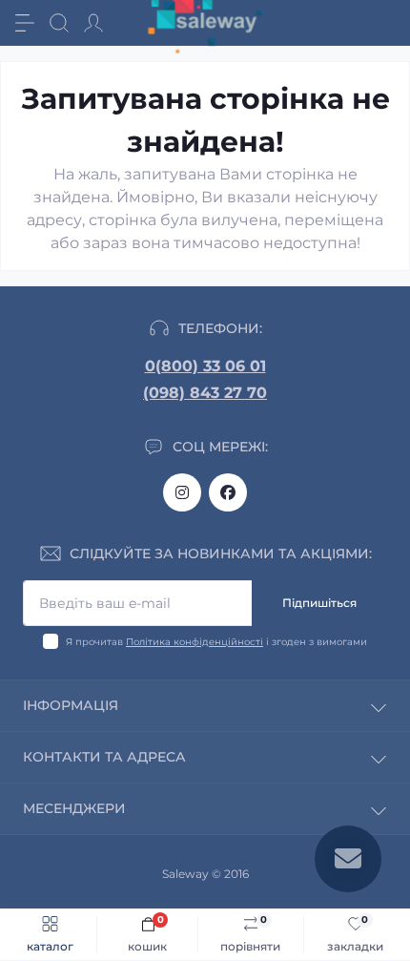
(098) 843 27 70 (205, 393)
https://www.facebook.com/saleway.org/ (228, 492)
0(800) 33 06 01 (205, 366)
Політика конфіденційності (194, 642)
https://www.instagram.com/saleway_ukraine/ (182, 492)
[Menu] (24, 22)
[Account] (93, 22)
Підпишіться (319, 602)
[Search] (59, 22)
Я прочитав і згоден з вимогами (216, 642)
